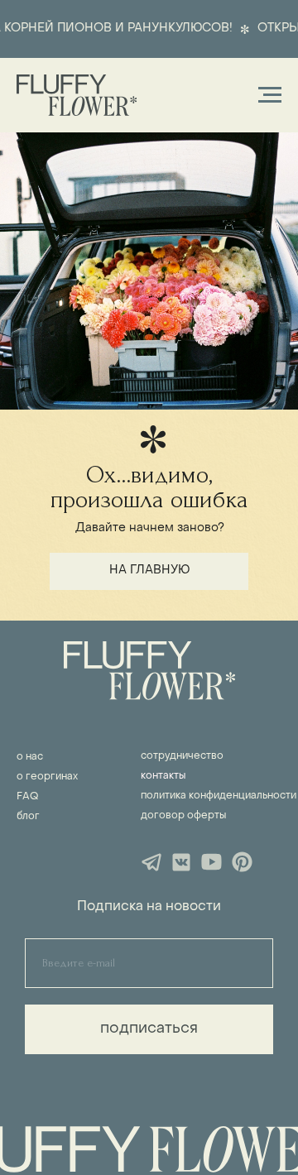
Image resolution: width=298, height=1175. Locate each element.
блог (28, 817)
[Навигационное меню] (269, 95)
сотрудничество (182, 756)
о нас (30, 757)
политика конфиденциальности (218, 796)
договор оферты (183, 816)
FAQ (27, 797)
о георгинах (47, 777)
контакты (163, 776)
